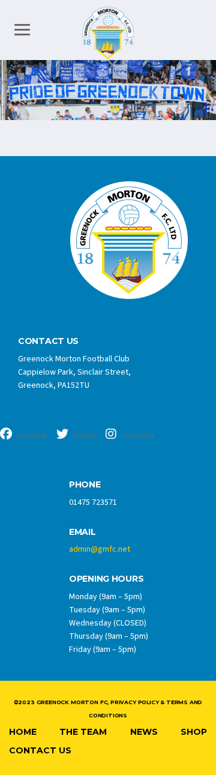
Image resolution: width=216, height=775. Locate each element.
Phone (85, 485)
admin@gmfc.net (99, 549)
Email (82, 532)
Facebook (31, 436)
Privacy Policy (134, 702)
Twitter (84, 436)
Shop (194, 731)
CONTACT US (48, 341)
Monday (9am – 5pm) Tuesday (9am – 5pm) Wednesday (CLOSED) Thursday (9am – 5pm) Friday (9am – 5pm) (108, 623)
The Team (83, 731)
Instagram (136, 436)
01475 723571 (93, 502)
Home (23, 731)
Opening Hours (106, 579)
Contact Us (40, 750)
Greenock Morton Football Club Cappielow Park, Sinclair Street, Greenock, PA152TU (74, 372)
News (144, 731)
